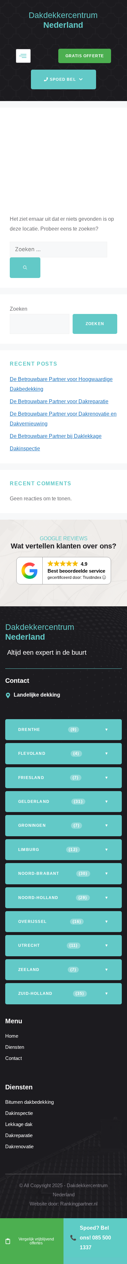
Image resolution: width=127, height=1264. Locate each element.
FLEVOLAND (63, 753)
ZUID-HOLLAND (63, 993)
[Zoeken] (25, 267)
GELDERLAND (63, 801)
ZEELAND (63, 969)
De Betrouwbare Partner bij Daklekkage (56, 436)
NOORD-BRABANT (63, 873)
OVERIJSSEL (63, 921)
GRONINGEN (63, 825)
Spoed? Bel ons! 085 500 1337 (90, 1237)
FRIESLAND (63, 777)
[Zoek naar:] (58, 249)
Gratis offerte (84, 56)
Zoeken (18, 309)
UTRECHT (63, 945)
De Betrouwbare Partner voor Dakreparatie (59, 401)
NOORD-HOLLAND (63, 897)
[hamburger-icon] (23, 56)
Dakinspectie (25, 448)
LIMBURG (63, 849)
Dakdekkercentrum (63, 15)
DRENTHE (63, 729)
